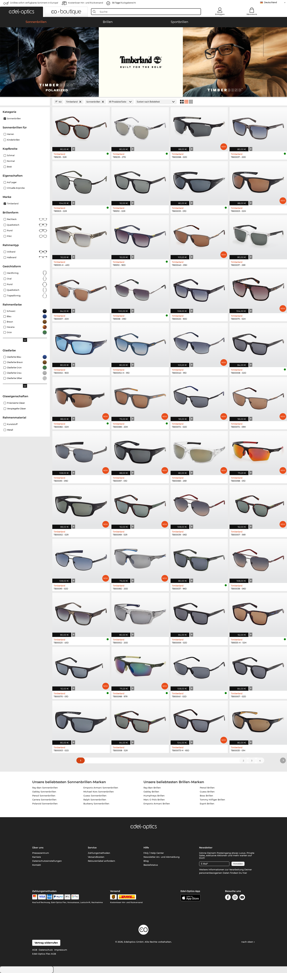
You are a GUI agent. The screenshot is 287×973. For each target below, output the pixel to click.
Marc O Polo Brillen (154, 799)
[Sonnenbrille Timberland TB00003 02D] (81, 721)
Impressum (60, 949)
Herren (10, 134)
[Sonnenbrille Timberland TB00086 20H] (140, 397)
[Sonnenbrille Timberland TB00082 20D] (140, 559)
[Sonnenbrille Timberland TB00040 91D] (199, 343)
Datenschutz (46, 949)
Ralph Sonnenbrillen (94, 799)
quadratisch (13, 290)
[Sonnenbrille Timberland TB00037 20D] (258, 127)
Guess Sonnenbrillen (94, 795)
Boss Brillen (206, 795)
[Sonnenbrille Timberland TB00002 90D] (81, 343)
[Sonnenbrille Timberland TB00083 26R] (199, 451)
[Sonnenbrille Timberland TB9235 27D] (140, 127)
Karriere (36, 857)
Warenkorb (251, 14)
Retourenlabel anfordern (101, 861)
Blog (146, 861)
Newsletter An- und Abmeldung (162, 857)
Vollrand (11, 252)
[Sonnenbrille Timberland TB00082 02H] (81, 397)
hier (245, 872)
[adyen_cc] (34, 896)
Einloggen (220, 14)
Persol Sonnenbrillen (43, 795)
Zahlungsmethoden (99, 853)
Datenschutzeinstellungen (47, 861)
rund (9, 284)
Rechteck (11, 219)
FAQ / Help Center (154, 853)
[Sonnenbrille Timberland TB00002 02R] (81, 505)
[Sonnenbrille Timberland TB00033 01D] (199, 181)
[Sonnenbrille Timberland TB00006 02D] (199, 613)
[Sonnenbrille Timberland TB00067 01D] (140, 451)
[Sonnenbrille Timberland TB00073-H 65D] (199, 721)
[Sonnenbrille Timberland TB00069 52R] (140, 505)
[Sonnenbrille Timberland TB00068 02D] (199, 127)
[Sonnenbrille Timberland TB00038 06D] (258, 559)
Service (92, 847)
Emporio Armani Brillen (157, 803)
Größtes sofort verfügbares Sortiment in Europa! (34, 2)
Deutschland (270, 2)
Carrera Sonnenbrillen (44, 799)
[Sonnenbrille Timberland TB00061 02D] (81, 559)
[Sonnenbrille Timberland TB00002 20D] (140, 613)
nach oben (247, 941)
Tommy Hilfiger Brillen (212, 799)
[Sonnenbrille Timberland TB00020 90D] (199, 289)
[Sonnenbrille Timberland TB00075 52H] (258, 289)
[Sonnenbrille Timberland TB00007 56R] (258, 505)
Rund (9, 230)
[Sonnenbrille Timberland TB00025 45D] (81, 613)
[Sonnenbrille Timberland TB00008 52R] (140, 721)
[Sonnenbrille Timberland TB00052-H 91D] (140, 343)
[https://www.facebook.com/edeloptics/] (228, 897)
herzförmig (12, 273)
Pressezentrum (40, 853)
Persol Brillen (207, 787)
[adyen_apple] (67, 896)
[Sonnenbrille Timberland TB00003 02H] (258, 181)
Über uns (37, 847)
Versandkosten (96, 857)
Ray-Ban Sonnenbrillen (45, 787)
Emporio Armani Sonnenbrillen (100, 787)
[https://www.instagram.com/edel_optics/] (235, 897)
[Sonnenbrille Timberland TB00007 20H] (81, 289)
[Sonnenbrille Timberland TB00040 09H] (199, 235)
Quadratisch (13, 225)
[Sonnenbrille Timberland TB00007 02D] (258, 667)
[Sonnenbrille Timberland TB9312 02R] (140, 181)
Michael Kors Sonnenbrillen (98, 791)
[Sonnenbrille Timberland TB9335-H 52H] (258, 613)
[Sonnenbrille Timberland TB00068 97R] (140, 667)
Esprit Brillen (207, 803)
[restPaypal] (58, 896)
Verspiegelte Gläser (16, 408)
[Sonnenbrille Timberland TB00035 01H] (258, 721)
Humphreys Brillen (154, 795)
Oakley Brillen (151, 791)
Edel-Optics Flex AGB (44, 953)
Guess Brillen (207, 791)
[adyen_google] (75, 896)
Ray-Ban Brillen (152, 787)
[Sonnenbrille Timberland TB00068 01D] (258, 451)
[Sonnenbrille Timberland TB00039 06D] (199, 505)
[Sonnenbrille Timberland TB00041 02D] (199, 667)
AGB (34, 949)
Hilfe (146, 847)
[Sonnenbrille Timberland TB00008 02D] (258, 343)
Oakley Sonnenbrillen (44, 791)
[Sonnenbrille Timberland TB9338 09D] (140, 289)
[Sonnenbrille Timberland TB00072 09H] (258, 397)
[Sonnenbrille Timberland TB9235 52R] (81, 127)
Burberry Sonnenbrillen (96, 803)
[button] (21, 12)
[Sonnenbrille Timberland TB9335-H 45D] (81, 235)
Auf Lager (12, 182)
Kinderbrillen (13, 140)
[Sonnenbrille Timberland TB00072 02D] (199, 397)
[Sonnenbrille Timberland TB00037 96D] (199, 559)
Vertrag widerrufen (46, 942)
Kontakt (36, 865)
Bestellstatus (151, 865)
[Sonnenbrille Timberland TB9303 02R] (81, 181)
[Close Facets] (25, 101)
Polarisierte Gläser (16, 403)
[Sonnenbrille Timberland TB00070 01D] (81, 667)
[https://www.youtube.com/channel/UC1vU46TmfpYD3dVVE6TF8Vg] (242, 897)
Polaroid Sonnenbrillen (45, 803)
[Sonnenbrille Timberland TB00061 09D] (81, 451)
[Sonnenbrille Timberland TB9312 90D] (140, 235)
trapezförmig (13, 295)
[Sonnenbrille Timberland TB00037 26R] (258, 235)
